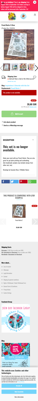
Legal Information (8, 273)
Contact (5, 276)
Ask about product (10, 122)
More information (19, 397)
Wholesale (6, 270)
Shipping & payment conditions (11, 280)
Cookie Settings (7, 293)
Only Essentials (19, 392)
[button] (6, 181)
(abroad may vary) (12, 81)
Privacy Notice (20, 382)
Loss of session (7, 266)
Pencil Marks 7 (16, 88)
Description (8, 139)
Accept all (19, 386)
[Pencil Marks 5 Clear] (19, 44)
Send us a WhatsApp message (13, 125)
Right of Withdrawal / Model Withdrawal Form (15, 283)
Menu (3, 3)
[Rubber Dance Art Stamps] (19, 16)
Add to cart (19, 114)
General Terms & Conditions (10, 286)
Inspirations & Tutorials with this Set (17, 85)
